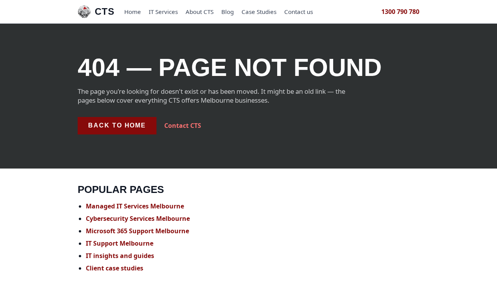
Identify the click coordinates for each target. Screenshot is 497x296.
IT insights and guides (120, 255)
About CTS (200, 11)
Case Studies (259, 11)
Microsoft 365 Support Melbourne (137, 231)
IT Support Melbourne (119, 243)
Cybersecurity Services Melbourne (138, 218)
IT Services (163, 11)
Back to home (117, 125)
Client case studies (114, 268)
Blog (227, 11)
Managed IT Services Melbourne (135, 206)
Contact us (298, 11)
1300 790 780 (400, 11)
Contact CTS (182, 125)
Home (132, 11)
